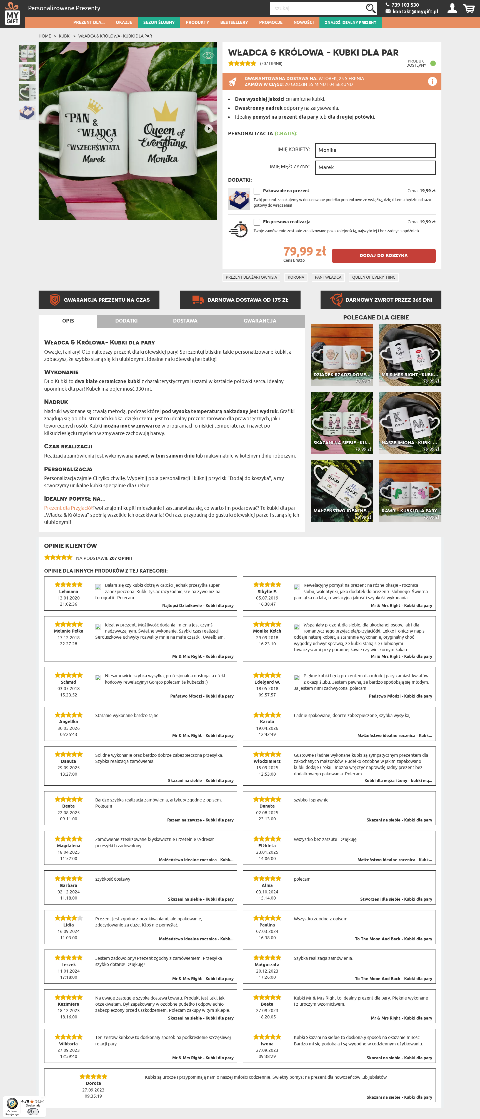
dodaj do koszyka (384, 255)
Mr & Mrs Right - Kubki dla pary (401, 606)
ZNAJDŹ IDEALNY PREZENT (350, 22)
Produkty (197, 23)
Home (45, 36)
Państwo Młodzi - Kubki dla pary (202, 696)
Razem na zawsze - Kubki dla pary (200, 820)
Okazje (124, 23)
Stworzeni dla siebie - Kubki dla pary (396, 899)
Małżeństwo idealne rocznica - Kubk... (395, 736)
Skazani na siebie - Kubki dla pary (201, 781)
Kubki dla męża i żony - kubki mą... (398, 781)
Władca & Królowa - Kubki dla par (115, 36)
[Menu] (42, 1099)
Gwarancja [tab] (260, 321)
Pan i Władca (328, 277)
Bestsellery (234, 23)
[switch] (33, 1111)
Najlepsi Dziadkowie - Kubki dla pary (198, 606)
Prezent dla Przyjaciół (68, 508)
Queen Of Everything (373, 277)
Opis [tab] (68, 321)
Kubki (65, 36)
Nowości (304, 23)
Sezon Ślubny (159, 23)
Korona (296, 277)
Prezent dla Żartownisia (251, 277)
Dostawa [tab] (185, 321)
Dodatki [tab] (126, 321)
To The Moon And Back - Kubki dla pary (393, 939)
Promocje (270, 23)
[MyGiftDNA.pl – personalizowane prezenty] (12, 14)
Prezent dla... (89, 23)
